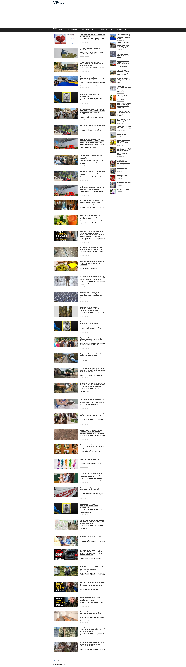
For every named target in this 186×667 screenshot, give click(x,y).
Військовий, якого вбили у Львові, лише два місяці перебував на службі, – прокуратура (124, 105)
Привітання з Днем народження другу (122, 169)
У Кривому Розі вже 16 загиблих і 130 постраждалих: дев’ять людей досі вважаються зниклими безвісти (123, 63)
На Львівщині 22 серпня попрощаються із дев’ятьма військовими (123, 121)
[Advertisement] (93, 17)
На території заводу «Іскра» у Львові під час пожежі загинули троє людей (123, 80)
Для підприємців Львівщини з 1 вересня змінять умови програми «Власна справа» (123, 72)
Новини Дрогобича (84, 56)
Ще (125, 29)
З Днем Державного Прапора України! (122, 133)
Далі (61, 660)
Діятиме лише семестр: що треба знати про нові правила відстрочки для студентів (123, 113)
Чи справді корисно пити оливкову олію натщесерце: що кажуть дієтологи (123, 142)
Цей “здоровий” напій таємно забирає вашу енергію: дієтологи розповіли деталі (123, 97)
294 (58, 660)
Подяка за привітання (123, 189)
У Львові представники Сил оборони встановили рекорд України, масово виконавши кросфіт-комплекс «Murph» (123, 45)
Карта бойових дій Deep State (106, 29)
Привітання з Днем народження (121, 165)
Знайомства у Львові (84, 29)
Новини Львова (84, 42)
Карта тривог (119, 29)
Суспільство (83, 498)
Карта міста (74, 29)
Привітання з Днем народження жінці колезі (123, 162)
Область (60, 29)
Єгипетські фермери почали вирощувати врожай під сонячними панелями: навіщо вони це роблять (124, 54)
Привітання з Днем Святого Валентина (122, 176)
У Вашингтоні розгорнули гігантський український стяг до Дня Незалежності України (124, 36)
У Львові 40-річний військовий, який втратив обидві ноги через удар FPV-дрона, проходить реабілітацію (124, 89)
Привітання (94, 29)
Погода (67, 29)
